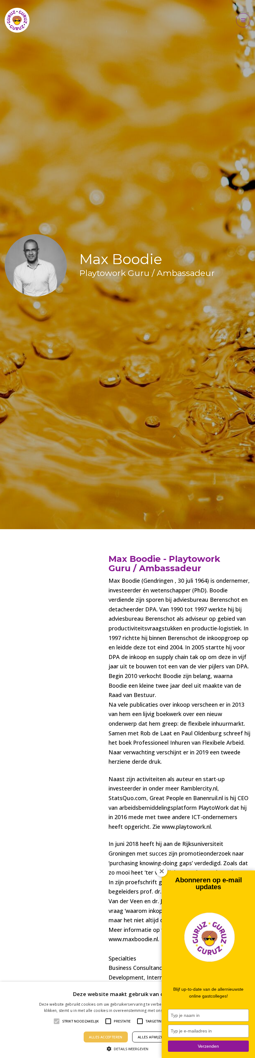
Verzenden (208, 1046)
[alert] (127, 1020)
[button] (127, 1048)
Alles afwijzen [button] (152, 1037)
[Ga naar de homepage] (17, 20)
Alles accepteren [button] (105, 1037)
